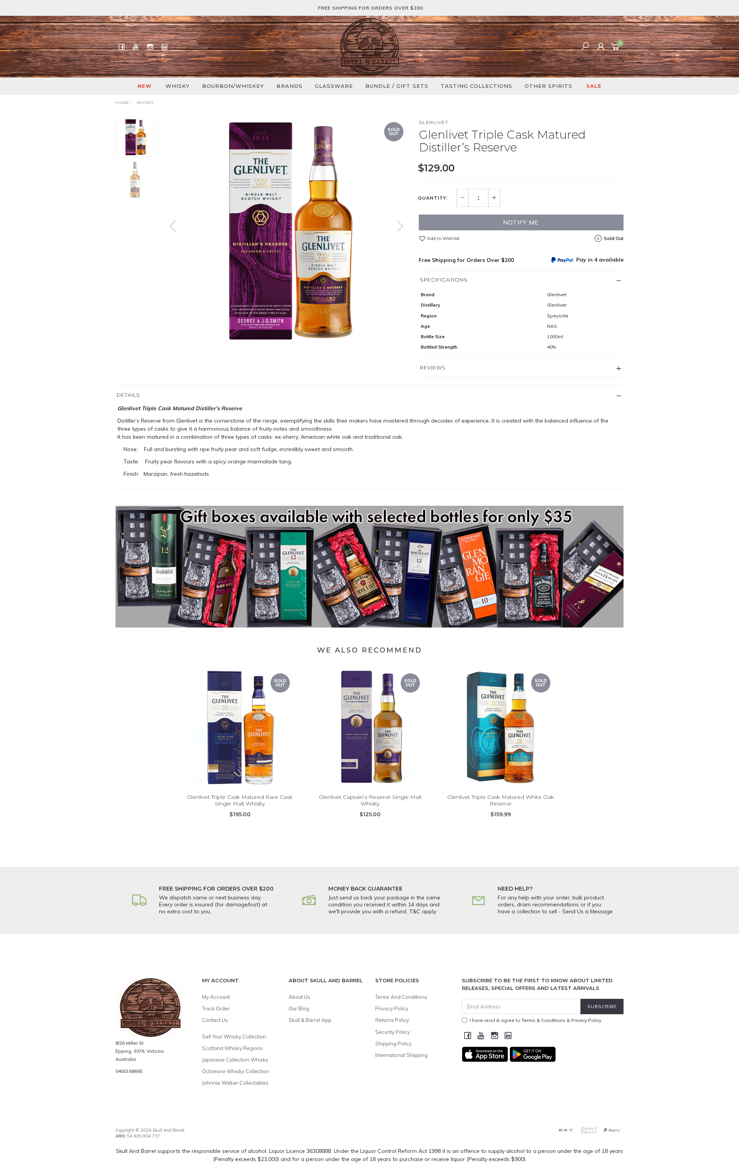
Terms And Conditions (401, 997)
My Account (216, 997)
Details (128, 395)
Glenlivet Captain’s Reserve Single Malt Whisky (370, 800)
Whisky (178, 86)
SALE (594, 86)
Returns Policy (392, 1020)
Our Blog (299, 1008)
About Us (299, 997)
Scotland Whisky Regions (232, 1048)
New (144, 86)
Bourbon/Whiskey (233, 86)
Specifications (444, 280)
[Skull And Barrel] (369, 46)
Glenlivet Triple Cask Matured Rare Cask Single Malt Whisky (240, 800)
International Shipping (401, 1055)
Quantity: (433, 198)
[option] (286, 233)
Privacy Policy (391, 1008)
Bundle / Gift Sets (396, 86)
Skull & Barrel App (310, 1020)
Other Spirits (548, 86)
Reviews (433, 367)
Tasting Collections (476, 86)
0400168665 (128, 1071)
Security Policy (392, 1032)
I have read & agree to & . (536, 1020)
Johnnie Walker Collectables (235, 1083)
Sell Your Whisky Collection (234, 1036)
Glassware (334, 86)
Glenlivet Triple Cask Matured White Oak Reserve (500, 800)
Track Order (216, 1008)
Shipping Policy (393, 1043)
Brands (289, 86)
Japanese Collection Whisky (235, 1060)
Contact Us (215, 1020)
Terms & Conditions (543, 1020)
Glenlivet (434, 122)
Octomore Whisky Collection (235, 1071)
